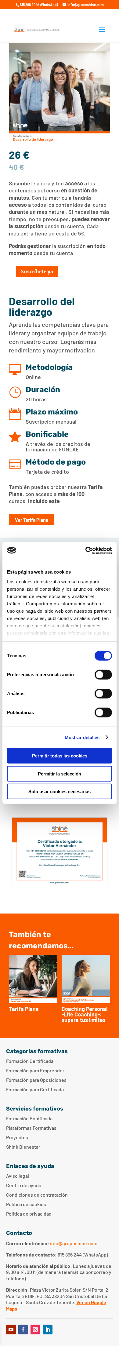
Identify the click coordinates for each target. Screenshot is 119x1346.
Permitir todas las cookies (59, 755)
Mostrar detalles (82, 737)
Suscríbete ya (37, 271)
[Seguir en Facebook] (23, 1329)
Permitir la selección (59, 773)
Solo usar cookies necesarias (59, 791)
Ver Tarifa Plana (31, 520)
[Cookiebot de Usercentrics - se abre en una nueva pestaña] (85, 550)
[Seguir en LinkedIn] (47, 1329)
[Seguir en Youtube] (11, 1329)
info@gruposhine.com (73, 1243)
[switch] (103, 675)
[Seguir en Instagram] (35, 1329)
